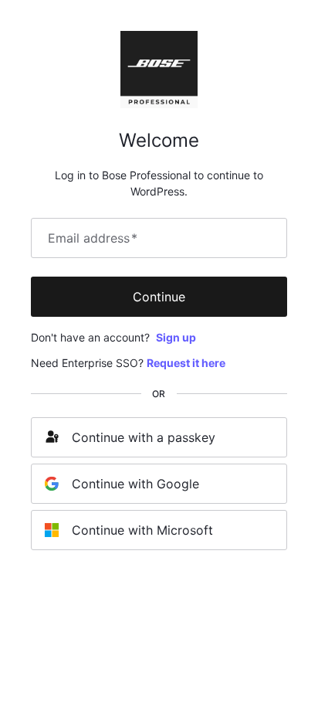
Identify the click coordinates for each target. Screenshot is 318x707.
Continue (159, 296)
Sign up (176, 337)
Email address (92, 238)
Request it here (186, 362)
